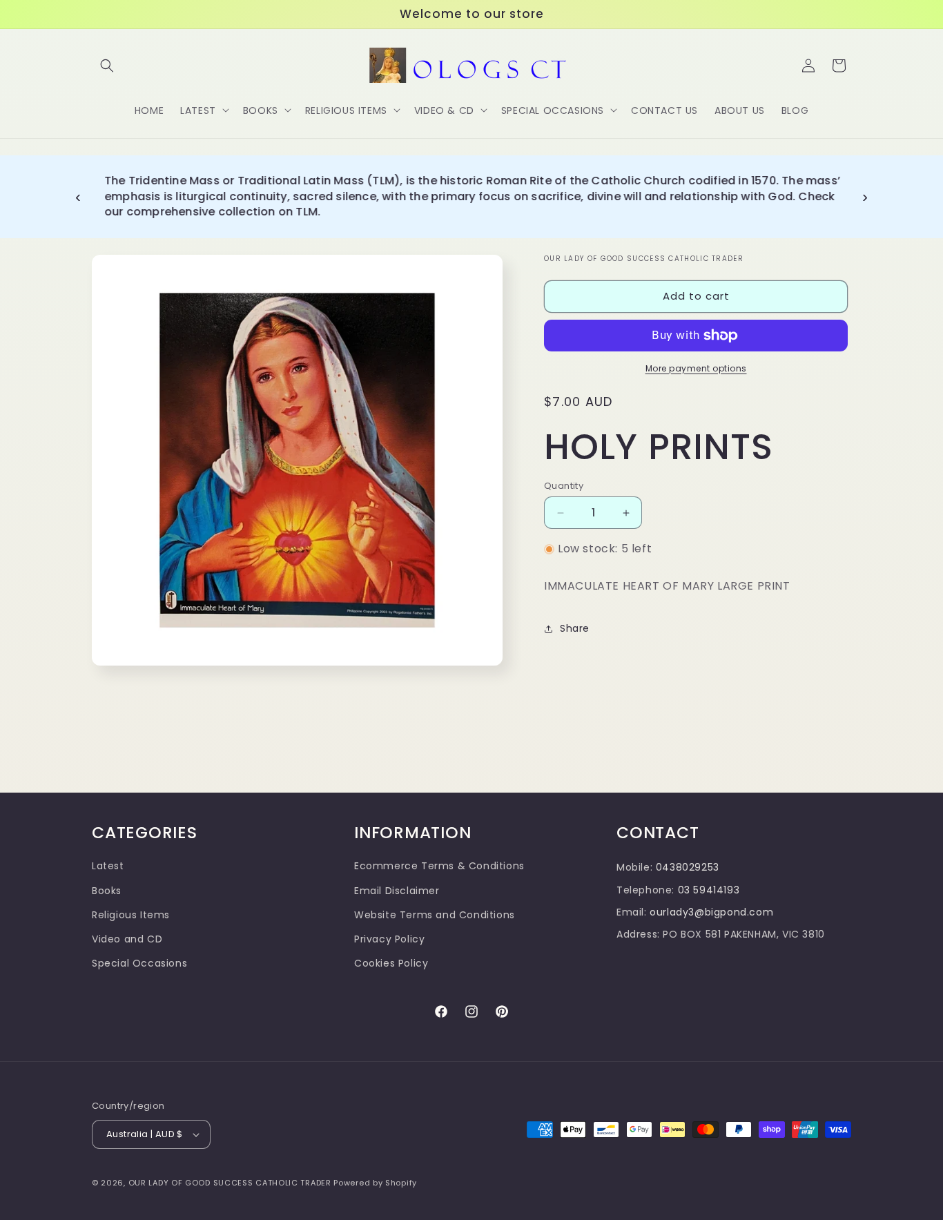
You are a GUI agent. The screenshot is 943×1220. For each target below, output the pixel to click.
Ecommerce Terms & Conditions (439, 866)
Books (106, 891)
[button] (107, 65)
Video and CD (127, 939)
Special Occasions (139, 963)
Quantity (563, 485)
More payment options (696, 368)
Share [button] (575, 628)
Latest (108, 866)
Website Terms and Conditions (434, 915)
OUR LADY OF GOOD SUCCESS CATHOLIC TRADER (231, 1182)
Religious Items (131, 915)
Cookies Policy (391, 963)
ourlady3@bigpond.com (711, 912)
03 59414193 (709, 890)
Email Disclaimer (397, 891)
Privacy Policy (389, 939)
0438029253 (687, 867)
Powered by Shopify (375, 1182)
